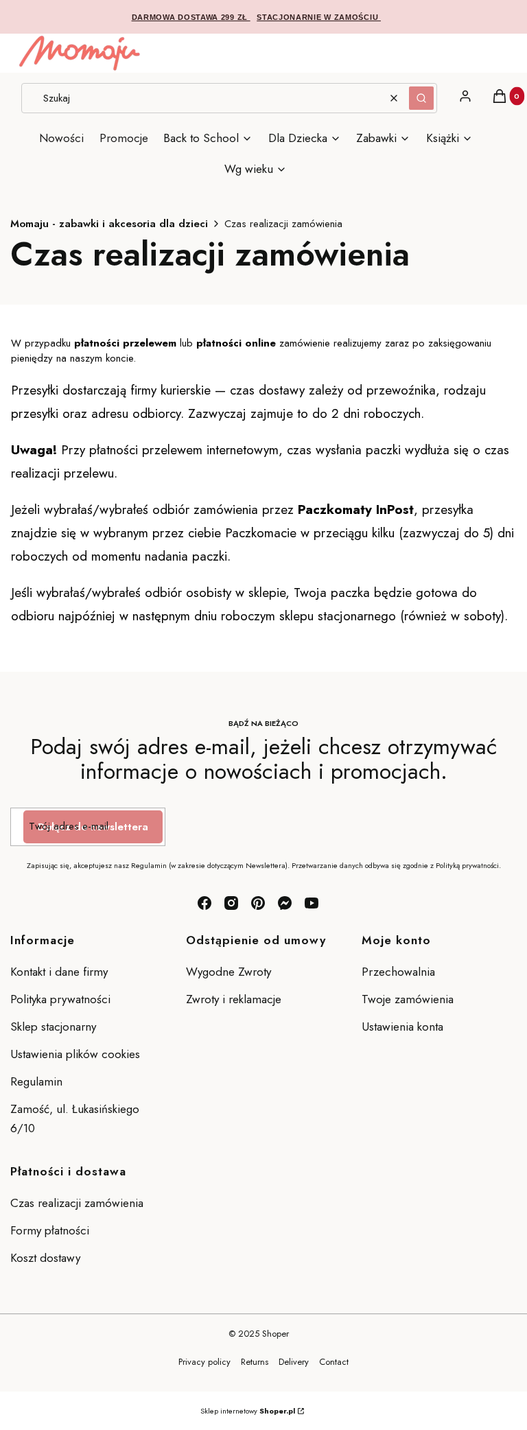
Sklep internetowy (247, 1410)
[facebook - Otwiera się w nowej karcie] (204, 903)
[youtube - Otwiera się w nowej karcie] (311, 903)
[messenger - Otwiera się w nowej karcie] (285, 903)
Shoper (275, 1333)
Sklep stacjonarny (53, 1026)
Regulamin (36, 1081)
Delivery (294, 1361)
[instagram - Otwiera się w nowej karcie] (231, 903)
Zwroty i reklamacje (233, 999)
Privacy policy (204, 1361)
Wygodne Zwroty (230, 971)
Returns (254, 1361)
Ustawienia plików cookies (76, 1054)
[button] (421, 98)
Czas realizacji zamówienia (76, 1203)
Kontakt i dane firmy (59, 971)
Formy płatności (49, 1230)
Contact (334, 1361)
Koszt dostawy (45, 1258)
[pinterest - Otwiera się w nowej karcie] (258, 903)
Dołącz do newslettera (93, 826)
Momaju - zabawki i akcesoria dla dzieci (109, 224)
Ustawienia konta (402, 1026)
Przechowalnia (398, 971)
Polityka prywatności (60, 999)
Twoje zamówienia (408, 999)
